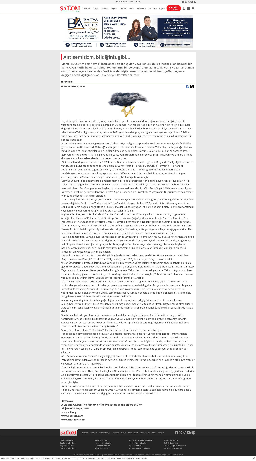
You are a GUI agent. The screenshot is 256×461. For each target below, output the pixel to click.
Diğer (161, 8)
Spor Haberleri (135, 445)
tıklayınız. (144, 458)
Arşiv (118, 2)
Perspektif (141, 8)
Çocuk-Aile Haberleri (138, 443)
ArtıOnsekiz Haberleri (173, 448)
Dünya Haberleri (67, 440)
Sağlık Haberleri (171, 443)
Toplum (104, 8)
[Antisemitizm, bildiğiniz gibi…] (128, 104)
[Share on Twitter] (192, 86)
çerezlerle (117, 458)
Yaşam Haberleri (67, 445)
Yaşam (114, 8)
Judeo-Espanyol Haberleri (140, 448)
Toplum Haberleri (67, 443)
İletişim (137, 2)
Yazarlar (86, 8)
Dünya (96, 8)
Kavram (122, 8)
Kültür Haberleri (171, 440)
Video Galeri (145, 432)
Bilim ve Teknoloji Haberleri (141, 440)
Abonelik (93, 432)
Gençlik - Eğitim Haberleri (175, 445)
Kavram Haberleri (67, 448)
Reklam (124, 2)
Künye (131, 2)
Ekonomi (153, 8)
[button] (193, 8)
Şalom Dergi (104, 432)
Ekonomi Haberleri (103, 445)
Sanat (131, 8)
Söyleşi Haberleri (102, 448)
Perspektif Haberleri (103, 443)
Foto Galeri (133, 432)
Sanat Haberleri (101, 440)
